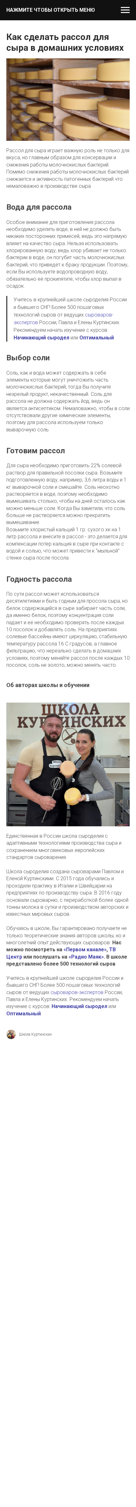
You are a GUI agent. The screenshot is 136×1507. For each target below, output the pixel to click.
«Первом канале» (85, 950)
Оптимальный (96, 338)
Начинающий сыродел (41, 338)
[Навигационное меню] (125, 10)
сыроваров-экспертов (77, 992)
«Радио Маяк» (86, 957)
